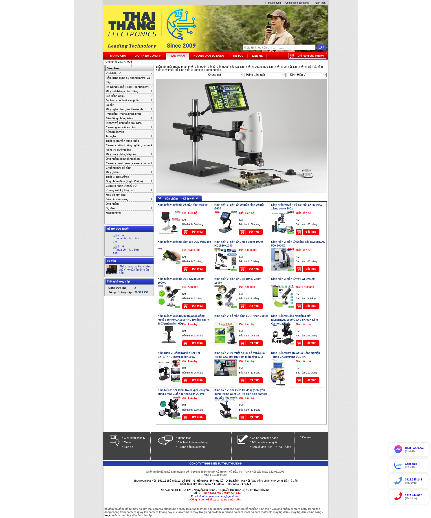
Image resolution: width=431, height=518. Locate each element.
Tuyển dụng (274, 2)
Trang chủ (118, 55)
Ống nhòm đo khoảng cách (123, 158)
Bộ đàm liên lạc (143, 515)
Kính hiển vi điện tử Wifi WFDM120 (293, 278)
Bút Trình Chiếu (115, 96)
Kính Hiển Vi (113, 73)
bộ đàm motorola (261, 512)
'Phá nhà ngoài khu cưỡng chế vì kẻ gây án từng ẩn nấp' (135, 269)
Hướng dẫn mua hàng (191, 447)
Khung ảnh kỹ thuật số (120, 190)
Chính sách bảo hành (297, 2)
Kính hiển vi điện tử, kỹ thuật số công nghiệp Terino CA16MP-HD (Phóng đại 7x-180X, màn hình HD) (184, 319)
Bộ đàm (111, 208)
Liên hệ (257, 55)
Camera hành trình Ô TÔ (121, 185)
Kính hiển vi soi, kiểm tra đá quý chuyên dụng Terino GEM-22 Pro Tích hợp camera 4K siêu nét (241, 394)
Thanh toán (319, 2)
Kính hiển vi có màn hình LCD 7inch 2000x (241, 316)
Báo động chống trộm (119, 118)
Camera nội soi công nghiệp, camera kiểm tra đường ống (129, 147)
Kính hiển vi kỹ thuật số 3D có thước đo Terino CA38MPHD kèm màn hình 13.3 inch (239, 356)
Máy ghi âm (113, 172)
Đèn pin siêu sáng (117, 199)
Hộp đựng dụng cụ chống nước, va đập (128, 80)
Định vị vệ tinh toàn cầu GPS (124, 122)
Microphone (113, 212)
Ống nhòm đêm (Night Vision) (124, 181)
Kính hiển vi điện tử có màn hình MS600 (183, 204)
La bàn (110, 105)
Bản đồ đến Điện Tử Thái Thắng (271, 447)
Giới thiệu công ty (148, 55)
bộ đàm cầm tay (121, 515)
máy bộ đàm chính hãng (306, 512)
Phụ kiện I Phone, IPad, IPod (123, 114)
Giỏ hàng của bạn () (311, 55)
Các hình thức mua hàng (193, 442)
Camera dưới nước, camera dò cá (128, 163)
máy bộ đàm (281, 512)
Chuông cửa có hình (118, 167)
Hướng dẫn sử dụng (209, 55)
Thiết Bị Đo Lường (117, 176)
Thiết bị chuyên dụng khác (122, 140)
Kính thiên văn (115, 131)
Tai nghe (111, 136)
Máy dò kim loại (115, 194)
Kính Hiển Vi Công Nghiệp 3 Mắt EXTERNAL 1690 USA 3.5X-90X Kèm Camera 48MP (294, 319)
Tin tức (238, 55)
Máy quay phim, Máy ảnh (121, 154)
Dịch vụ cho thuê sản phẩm (123, 100)
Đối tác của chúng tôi (264, 442)
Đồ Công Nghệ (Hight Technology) (127, 87)
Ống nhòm (112, 203)
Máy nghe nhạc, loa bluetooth (124, 109)
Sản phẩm (177, 55)
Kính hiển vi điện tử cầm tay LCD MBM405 (184, 241)
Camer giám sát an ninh (121, 127)
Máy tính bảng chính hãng (122, 91)
